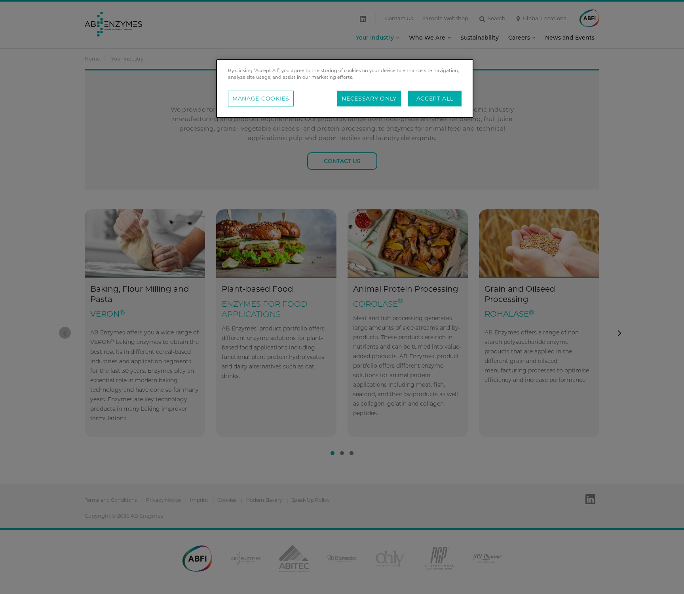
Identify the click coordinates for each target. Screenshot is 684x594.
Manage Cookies (260, 98)
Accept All (435, 98)
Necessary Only (369, 98)
